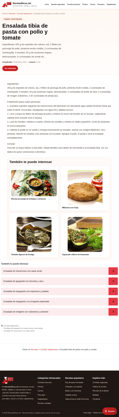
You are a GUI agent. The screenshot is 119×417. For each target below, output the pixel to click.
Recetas (12, 13)
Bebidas (96, 395)
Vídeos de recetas (99, 387)
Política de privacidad (101, 413)
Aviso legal (87, 413)
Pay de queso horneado (74, 382)
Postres (85, 4)
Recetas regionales (58, 4)
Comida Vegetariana (24, 13)
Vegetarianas (111, 4)
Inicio (47, 4)
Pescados (101, 4)
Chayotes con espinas (73, 387)
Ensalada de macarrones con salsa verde (19, 331)
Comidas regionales (100, 382)
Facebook (96, 399)
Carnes (92, 4)
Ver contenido (10, 68)
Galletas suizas (71, 395)
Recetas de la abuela (101, 391)
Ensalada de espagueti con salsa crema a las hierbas (23, 328)
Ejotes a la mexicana (73, 391)
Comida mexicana (73, 4)
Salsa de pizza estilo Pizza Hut (77, 399)
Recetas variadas (44, 403)
